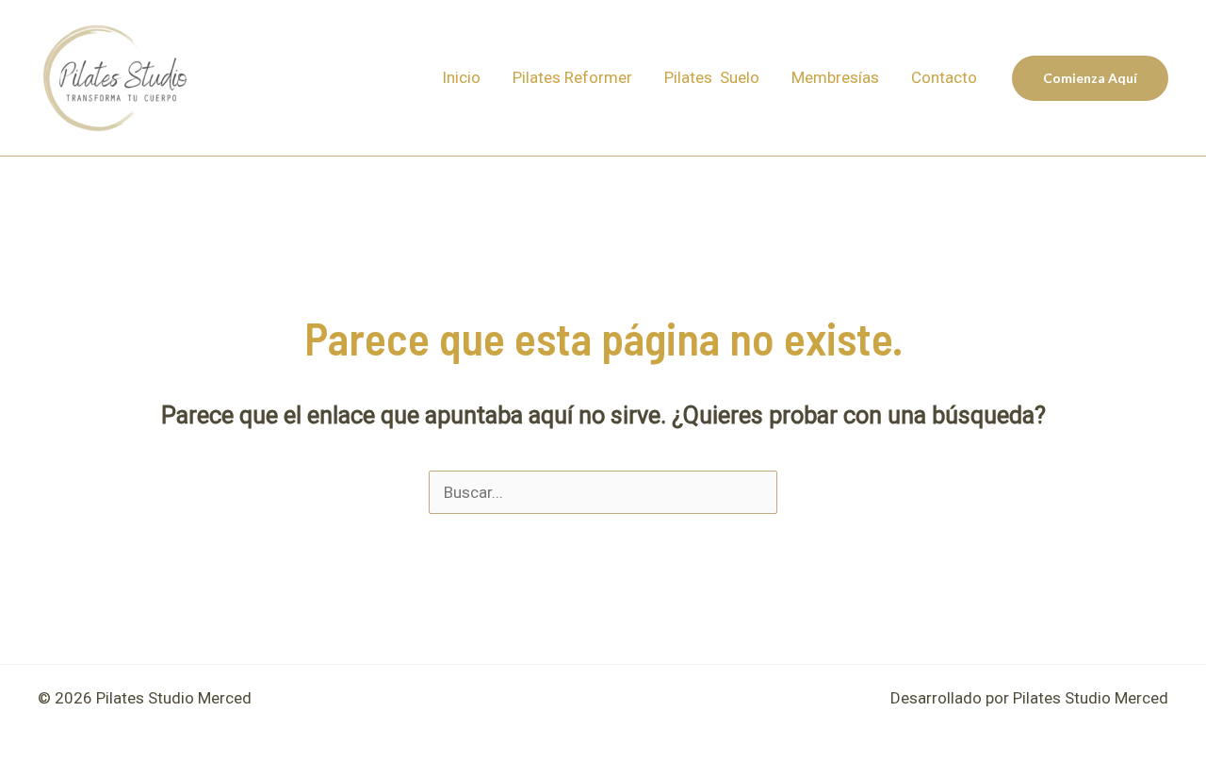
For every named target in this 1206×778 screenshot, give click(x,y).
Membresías (835, 77)
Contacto (944, 77)
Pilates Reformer (572, 77)
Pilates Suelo (711, 77)
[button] (1090, 78)
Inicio (461, 77)
